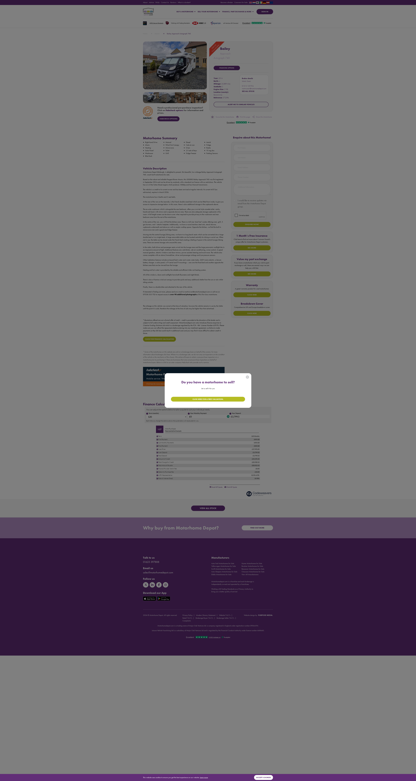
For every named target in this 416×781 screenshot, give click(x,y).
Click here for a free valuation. (208, 399)
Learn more (204, 777)
